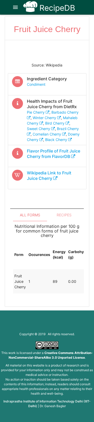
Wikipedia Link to (49, 175)
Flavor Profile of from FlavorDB (53, 153)
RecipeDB (56, 8)
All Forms (30, 215)
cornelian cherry (47, 134)
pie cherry (36, 112)
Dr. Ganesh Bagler (53, 406)
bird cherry (55, 123)
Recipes (64, 215)
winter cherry (45, 117)
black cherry (56, 139)
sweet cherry (39, 128)
